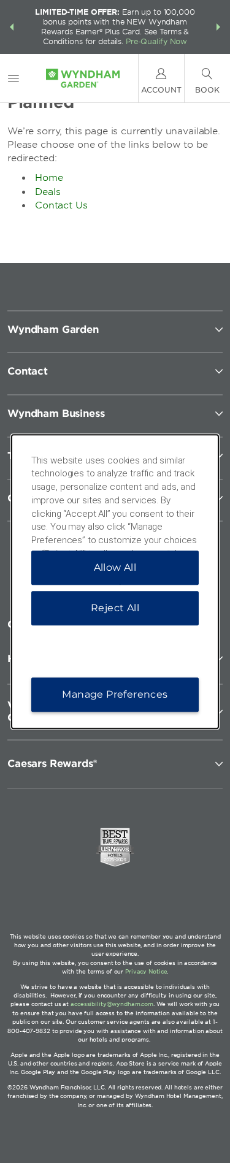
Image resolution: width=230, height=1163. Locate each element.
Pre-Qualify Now (156, 41)
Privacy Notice (146, 971)
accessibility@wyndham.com (112, 1004)
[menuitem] (13, 78)
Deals (48, 191)
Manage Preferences (114, 694)
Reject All (115, 608)
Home (49, 177)
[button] (12, 26)
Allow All (115, 567)
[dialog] (115, 582)
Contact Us (61, 205)
